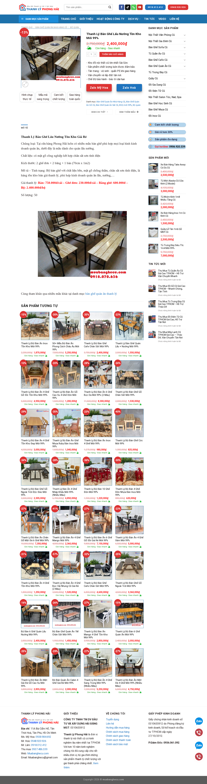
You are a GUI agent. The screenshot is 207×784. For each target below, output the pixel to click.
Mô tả (24, 128)
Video (162, 18)
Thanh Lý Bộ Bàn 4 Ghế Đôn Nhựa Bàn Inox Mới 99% (127, 492)
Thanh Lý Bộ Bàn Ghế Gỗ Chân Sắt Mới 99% (128, 393)
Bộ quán (74, 27)
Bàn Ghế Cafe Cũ (157, 59)
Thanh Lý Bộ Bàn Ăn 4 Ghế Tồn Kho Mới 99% (35, 584)
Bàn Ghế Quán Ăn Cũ (159, 66)
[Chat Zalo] (199, 745)
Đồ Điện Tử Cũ (156, 90)
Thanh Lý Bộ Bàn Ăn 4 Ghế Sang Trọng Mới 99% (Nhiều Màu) (98, 683)
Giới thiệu (86, 18)
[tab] (24, 128)
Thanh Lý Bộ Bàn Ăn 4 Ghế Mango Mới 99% (66, 539)
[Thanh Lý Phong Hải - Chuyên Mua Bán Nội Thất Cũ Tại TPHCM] (39, 7)
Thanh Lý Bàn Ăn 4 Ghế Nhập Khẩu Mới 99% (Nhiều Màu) (64, 492)
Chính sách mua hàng (117, 731)
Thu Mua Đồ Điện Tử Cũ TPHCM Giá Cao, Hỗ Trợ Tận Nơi (170, 320)
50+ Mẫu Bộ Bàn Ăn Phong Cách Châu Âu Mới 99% (65, 346)
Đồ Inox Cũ (154, 115)
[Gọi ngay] (199, 756)
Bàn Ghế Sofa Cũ (157, 47)
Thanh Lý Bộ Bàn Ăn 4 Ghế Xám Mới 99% (129, 539)
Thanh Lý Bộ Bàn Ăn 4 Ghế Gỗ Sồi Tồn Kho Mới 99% (35, 393)
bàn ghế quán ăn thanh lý (101, 293)
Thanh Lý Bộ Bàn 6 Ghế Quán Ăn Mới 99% (127, 633)
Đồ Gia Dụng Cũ (157, 84)
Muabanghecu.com (38, 753)
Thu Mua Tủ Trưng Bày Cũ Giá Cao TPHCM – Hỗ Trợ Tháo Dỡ (171, 304)
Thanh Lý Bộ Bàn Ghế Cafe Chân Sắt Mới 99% (96, 345)
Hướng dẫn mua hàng (118, 727)
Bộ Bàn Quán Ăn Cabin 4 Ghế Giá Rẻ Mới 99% (65, 682)
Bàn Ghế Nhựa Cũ (158, 109)
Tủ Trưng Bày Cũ (157, 72)
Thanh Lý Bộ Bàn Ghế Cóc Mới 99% (129, 442)
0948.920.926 (38, 741)
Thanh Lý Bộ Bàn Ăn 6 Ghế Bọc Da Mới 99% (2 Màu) (98, 393)
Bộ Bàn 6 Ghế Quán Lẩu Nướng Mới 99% (33, 633)
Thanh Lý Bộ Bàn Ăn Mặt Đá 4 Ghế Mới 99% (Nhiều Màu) (128, 683)
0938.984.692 (43, 736)
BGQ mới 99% (125, 105)
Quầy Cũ (153, 78)
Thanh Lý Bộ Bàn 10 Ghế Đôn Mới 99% (97, 490)
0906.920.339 (177, 146)
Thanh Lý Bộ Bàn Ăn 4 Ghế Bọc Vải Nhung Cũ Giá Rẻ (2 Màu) (66, 586)
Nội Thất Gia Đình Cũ (160, 41)
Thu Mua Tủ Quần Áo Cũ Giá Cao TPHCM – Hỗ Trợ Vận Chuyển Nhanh (171, 273)
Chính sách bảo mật (117, 744)
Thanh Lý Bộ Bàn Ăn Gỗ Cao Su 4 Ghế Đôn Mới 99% (64, 395)
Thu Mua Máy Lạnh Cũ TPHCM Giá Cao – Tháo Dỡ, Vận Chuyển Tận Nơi (170, 335)
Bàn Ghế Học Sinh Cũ (160, 103)
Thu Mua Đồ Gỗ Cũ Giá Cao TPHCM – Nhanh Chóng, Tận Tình (171, 289)
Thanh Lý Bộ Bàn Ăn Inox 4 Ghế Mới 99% (97, 442)
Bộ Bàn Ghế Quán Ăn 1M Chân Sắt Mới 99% (65, 633)
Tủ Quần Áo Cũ (156, 53)
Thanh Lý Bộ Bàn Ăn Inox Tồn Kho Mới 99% (34, 345)
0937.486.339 (39, 749)
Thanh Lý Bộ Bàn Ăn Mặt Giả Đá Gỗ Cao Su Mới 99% (34, 683)
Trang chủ (27, 27)
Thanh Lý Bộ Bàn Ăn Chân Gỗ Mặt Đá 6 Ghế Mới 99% (35, 539)
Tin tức (149, 18)
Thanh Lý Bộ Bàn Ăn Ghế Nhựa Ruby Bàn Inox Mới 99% (65, 443)
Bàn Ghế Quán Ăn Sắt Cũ (107, 105)
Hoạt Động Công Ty (110, 18)
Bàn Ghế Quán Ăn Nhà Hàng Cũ (51, 27)
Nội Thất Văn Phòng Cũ (161, 34)
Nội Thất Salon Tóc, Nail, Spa (164, 97)
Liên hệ (110, 723)
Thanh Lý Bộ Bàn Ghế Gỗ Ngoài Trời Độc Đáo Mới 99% (34, 492)
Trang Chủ (68, 18)
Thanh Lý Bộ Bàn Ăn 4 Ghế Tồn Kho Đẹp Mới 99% (35, 442)
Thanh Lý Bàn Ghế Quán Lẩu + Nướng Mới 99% (128, 345)
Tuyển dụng (112, 719)
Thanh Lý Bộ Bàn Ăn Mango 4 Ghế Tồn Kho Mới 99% (96, 634)
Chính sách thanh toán (118, 740)
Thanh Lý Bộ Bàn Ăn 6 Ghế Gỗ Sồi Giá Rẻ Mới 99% (98, 539)
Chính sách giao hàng (117, 735)
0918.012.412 (39, 745)
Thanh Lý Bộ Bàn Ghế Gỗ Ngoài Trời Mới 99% (128, 584)
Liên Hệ (174, 18)
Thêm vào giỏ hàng (112, 54)
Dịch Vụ (133, 18)
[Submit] (110, 7)
